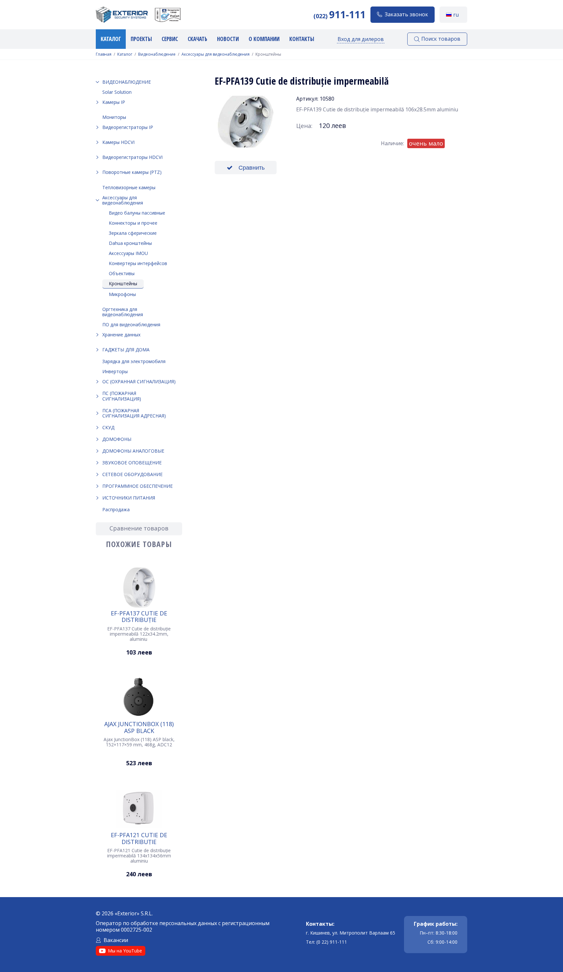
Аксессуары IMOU (128, 253)
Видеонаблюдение (157, 54)
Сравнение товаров (138, 528)
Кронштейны (123, 283)
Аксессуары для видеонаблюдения (215, 54)
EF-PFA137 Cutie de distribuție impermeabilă (139, 616)
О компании (264, 39)
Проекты (141, 39)
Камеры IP (113, 102)
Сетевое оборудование (132, 474)
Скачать (197, 39)
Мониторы (114, 117)
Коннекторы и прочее (133, 223)
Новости (228, 39)
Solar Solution (117, 92)
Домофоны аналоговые (133, 451)
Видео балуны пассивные (137, 213)
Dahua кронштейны (130, 243)
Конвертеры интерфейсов (138, 263)
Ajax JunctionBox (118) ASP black (139, 727)
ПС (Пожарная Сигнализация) (121, 395)
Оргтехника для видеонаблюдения (122, 311)
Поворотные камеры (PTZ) (132, 172)
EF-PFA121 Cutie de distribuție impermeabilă (139, 838)
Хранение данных (121, 334)
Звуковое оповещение (132, 462)
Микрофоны (122, 294)
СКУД (108, 427)
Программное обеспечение (137, 486)
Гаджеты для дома (126, 349)
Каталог (111, 39)
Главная (103, 54)
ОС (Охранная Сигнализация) (139, 381)
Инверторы (115, 371)
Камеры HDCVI (118, 142)
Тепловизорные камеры (128, 187)
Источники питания (128, 498)
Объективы (122, 273)
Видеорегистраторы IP (127, 127)
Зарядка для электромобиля (134, 361)
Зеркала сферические (133, 233)
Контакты (301, 39)
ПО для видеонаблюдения (131, 324)
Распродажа (116, 509)
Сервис (170, 39)
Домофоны (116, 439)
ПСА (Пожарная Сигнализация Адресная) (134, 413)
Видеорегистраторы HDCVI (132, 157)
